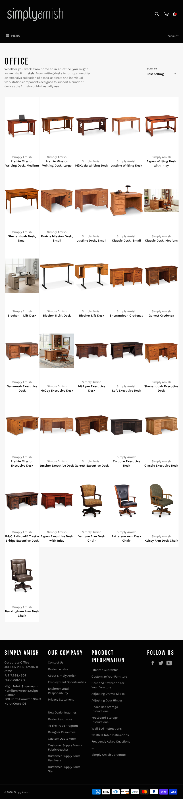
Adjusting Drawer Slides (108, 694)
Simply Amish (21, 792)
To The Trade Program (63, 726)
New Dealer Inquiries (62, 712)
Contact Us (55, 662)
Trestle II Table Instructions (110, 735)
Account (173, 36)
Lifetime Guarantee (105, 670)
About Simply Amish (62, 676)
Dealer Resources (60, 719)
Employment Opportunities (67, 682)
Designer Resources (61, 732)
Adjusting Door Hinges (107, 700)
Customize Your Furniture (109, 676)
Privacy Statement (61, 699)
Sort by (152, 68)
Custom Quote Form (62, 739)
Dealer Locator (58, 669)
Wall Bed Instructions (107, 728)
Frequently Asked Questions (111, 741)
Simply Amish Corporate (109, 755)
